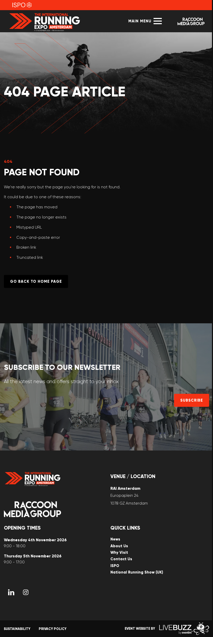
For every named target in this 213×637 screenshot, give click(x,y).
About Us (119, 546)
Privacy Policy (52, 629)
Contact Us (121, 559)
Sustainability (17, 629)
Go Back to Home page (36, 281)
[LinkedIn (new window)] (11, 592)
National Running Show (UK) (136, 572)
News (115, 539)
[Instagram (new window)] (26, 592)
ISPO (114, 566)
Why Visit (119, 552)
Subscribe (191, 400)
